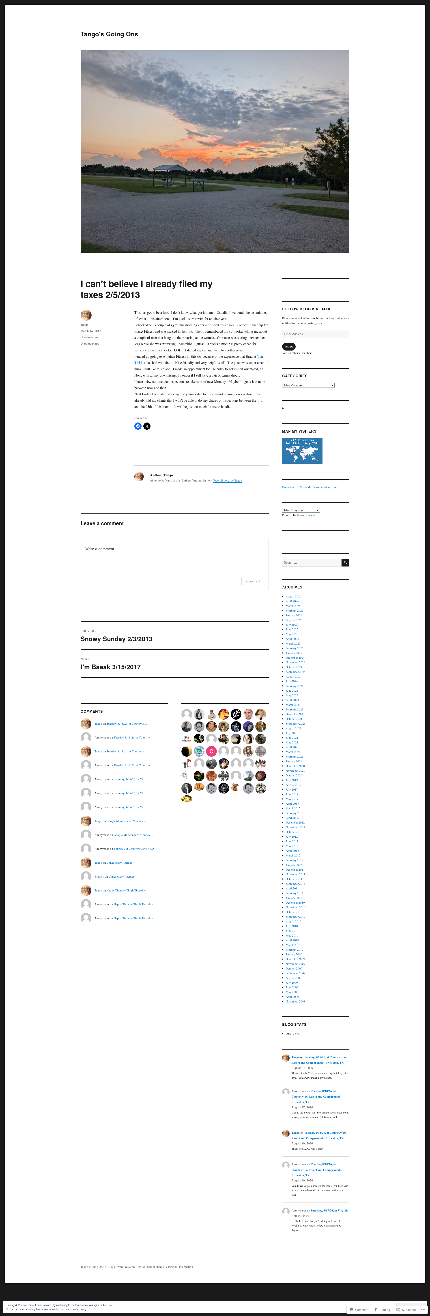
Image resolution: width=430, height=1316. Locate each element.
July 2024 (292, 681)
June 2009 (292, 987)
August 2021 (293, 728)
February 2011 (294, 893)
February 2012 (294, 860)
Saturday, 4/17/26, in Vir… (130, 779)
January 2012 (294, 865)
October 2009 (294, 968)
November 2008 (295, 1001)
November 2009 (295, 964)
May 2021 (292, 742)
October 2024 (294, 667)
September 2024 (295, 672)
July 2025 (292, 625)
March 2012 (293, 855)
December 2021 (295, 714)
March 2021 (293, 752)
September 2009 (295, 973)
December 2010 (295, 902)
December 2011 (295, 869)
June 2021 (292, 738)
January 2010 (294, 954)
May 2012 (292, 846)
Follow (289, 346)
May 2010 (292, 935)
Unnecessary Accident (120, 863)
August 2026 (293, 596)
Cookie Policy (78, 1309)
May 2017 (292, 799)
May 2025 (292, 634)
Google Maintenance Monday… (126, 821)
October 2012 (294, 832)
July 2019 (292, 780)
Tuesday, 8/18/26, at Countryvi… (127, 723)
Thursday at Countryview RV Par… (135, 849)
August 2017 (293, 785)
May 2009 (292, 992)
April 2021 (292, 747)
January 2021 (294, 761)
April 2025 (292, 639)
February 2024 (294, 686)
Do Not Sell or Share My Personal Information (310, 487)
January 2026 (294, 615)
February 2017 (294, 813)
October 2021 (294, 719)
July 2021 (292, 733)
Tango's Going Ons (109, 33)
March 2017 (293, 808)
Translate (310, 515)
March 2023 (293, 705)
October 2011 (294, 879)
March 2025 (293, 643)
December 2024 (295, 658)
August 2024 (293, 676)
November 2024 (295, 662)
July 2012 (292, 836)
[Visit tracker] (315, 451)
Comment (253, 581)
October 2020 (294, 775)
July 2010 (292, 926)
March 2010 (293, 945)
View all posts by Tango (227, 480)
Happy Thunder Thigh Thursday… (128, 890)
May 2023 (292, 695)
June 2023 (292, 691)
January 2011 (294, 898)
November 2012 (295, 827)
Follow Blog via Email (306, 309)
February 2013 (294, 818)
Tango (84, 324)
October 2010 (294, 912)
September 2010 (295, 917)
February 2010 (294, 950)
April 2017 (292, 804)
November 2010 (295, 907)
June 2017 (292, 794)
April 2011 (292, 888)
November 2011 (295, 874)
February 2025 (294, 648)
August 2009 (293, 978)
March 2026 (293, 606)
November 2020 (295, 771)
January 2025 (294, 653)
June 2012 (292, 841)
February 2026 (294, 610)
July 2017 (292, 789)
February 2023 (294, 709)
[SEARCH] (345, 562)
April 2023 (292, 700)
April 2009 (292, 997)
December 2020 (295, 766)
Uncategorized (90, 337)
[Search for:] (312, 562)
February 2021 (294, 756)
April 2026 (292, 601)
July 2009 (292, 982)
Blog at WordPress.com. (122, 1267)
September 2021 (295, 723)
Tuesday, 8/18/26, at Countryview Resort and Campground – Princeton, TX (317, 1096)
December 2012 (295, 822)
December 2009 (295, 959)
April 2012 (292, 851)
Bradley (99, 876)
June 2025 (292, 629)
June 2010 (292, 931)
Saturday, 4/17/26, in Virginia (329, 1210)
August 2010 (293, 921)
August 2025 (293, 620)
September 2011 (295, 884)
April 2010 (292, 940)
